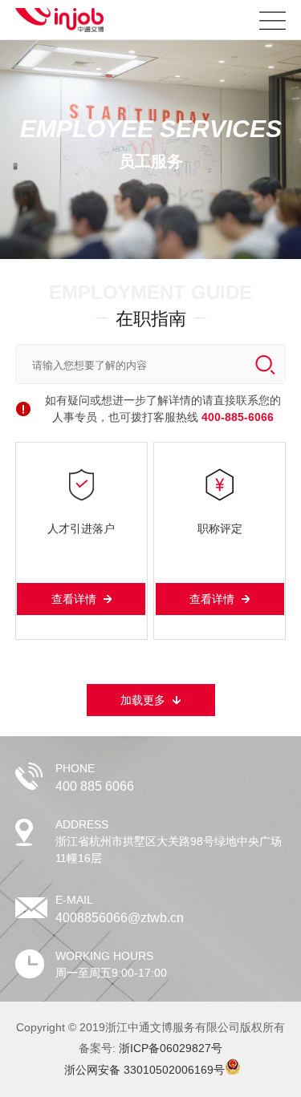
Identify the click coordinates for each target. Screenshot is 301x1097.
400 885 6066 (94, 786)
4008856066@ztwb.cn (119, 918)
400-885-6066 (237, 417)
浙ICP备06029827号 (170, 1048)
